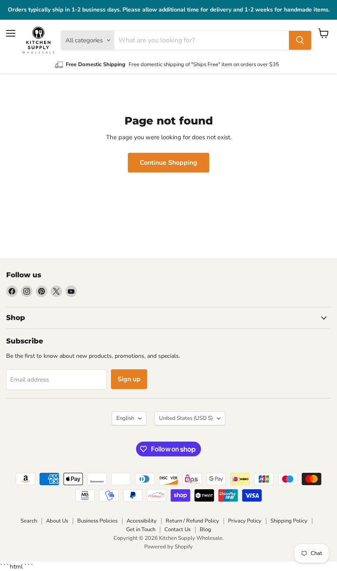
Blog (205, 529)
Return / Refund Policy (192, 521)
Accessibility (142, 521)
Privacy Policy (244, 521)
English (125, 418)
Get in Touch (140, 529)
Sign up (129, 379)
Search (29, 521)
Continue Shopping (168, 162)
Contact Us (177, 529)
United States (186, 418)
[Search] (300, 40)
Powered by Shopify (168, 546)
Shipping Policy (288, 521)
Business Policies (97, 521)
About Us (57, 521)
